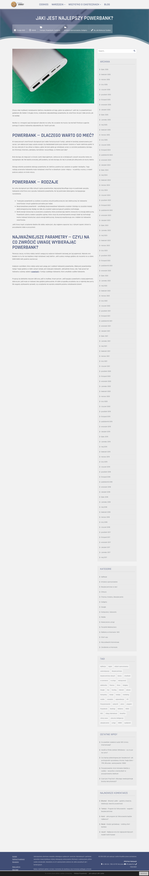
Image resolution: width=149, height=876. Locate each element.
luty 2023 (104, 251)
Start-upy (104, 637)
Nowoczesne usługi (107, 622)
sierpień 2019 (105, 432)
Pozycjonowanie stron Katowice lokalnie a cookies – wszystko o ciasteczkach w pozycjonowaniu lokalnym (115, 771)
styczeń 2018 (105, 527)
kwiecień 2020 (106, 391)
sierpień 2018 (105, 492)
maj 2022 (104, 286)
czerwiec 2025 (106, 120)
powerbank (35, 272)
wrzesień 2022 (106, 271)
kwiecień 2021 (105, 351)
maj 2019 (104, 447)
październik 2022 (106, 266)
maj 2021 (104, 346)
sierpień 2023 (105, 220)
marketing (126, 695)
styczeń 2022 (105, 306)
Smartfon (123, 713)
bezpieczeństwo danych (107, 676)
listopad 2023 (105, 205)
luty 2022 (104, 301)
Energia (42, 30)
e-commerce (104, 681)
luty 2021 (104, 361)
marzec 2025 (105, 135)
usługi (114, 723)
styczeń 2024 (105, 195)
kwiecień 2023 (106, 240)
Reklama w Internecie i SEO (110, 632)
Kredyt (111, 695)
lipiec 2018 (104, 497)
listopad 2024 (106, 150)
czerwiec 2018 (105, 502)
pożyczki (115, 704)
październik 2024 (107, 155)
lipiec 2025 (104, 115)
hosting (114, 690)
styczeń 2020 (105, 406)
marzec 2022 (105, 296)
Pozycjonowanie (105, 704)
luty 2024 (104, 190)
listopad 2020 (105, 376)
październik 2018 (106, 482)
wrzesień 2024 (106, 160)
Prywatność (103, 709)
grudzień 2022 (106, 256)
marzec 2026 (105, 80)
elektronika (103, 685)
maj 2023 (104, 235)
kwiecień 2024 (106, 180)
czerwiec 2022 (106, 281)
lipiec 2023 (104, 225)
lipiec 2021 (104, 336)
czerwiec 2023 (106, 230)
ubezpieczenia (104, 723)
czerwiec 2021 (105, 341)
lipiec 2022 (104, 276)
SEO (101, 713)
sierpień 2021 (105, 331)
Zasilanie (57, 30)
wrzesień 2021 (106, 326)
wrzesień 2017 (106, 542)
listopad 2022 (105, 261)
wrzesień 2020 (106, 381)
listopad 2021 (105, 316)
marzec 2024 (105, 185)
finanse (112, 685)
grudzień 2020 (106, 371)
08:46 (34, 30)
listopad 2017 (105, 537)
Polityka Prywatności (18, 859)
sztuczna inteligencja (116, 718)
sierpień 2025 (105, 110)
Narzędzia (58, 4)
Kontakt (14, 857)
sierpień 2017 (105, 547)
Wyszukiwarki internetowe (110, 642)
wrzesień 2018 (106, 487)
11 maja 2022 (21, 30)
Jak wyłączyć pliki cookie (96, 873)
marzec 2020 (105, 396)
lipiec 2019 (104, 437)
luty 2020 (104, 401)
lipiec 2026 (104, 69)
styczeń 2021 (105, 366)
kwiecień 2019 (105, 452)
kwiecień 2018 (105, 512)
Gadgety (84, 30)
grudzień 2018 (106, 472)
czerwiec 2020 (106, 386)
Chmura (103, 592)
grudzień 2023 (106, 200)
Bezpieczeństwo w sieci (109, 587)
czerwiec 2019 (105, 442)
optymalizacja (120, 699)
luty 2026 (104, 85)
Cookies (43, 4)
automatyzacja (104, 671)
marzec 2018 (105, 517)
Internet (121, 690)
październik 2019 (106, 422)
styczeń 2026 (105, 90)
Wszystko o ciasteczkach (84, 4)
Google (103, 607)
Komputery (103, 695)
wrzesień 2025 (106, 105)
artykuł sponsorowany (121, 666)
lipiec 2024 (104, 170)
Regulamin (15, 862)
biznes (120, 676)
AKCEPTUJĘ (144, 873)
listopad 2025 (105, 100)
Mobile (103, 617)
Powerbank (49, 30)
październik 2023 (107, 210)
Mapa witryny (16, 867)
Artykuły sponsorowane (72, 30)
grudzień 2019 (106, 411)
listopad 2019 (105, 417)
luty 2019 (104, 462)
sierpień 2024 (105, 165)
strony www (104, 718)
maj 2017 (104, 557)
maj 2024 (104, 175)
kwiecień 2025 (106, 130)
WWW (120, 723)
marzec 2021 (105, 356)
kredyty (118, 695)
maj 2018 (104, 507)
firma (118, 685)
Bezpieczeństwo (117, 671)
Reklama (120, 709)
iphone (128, 690)
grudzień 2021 (106, 311)
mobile (102, 699)
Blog (107, 4)
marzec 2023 (105, 246)
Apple (110, 666)
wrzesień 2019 (106, 427)
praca (122, 704)
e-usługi (113, 681)
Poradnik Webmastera (108, 627)
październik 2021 (106, 321)
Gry (108, 690)
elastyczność (122, 681)
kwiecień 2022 (105, 291)
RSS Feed (15, 870)
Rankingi (112, 709)
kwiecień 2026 (106, 74)
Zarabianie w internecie (109, 647)
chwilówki (127, 676)
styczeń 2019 (105, 467)
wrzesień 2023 (106, 215)
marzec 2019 (105, 457)
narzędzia (110, 699)
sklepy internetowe (111, 713)
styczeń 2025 (105, 145)
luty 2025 (104, 140)
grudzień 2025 (106, 95)
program (129, 704)
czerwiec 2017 (105, 552)
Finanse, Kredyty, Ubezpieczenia (112, 597)
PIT (127, 699)
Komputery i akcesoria (108, 612)
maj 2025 (104, 125)
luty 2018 (104, 522)
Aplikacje (104, 577)
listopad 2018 (105, 477)
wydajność (127, 723)
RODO (127, 709)
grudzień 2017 (106, 532)
